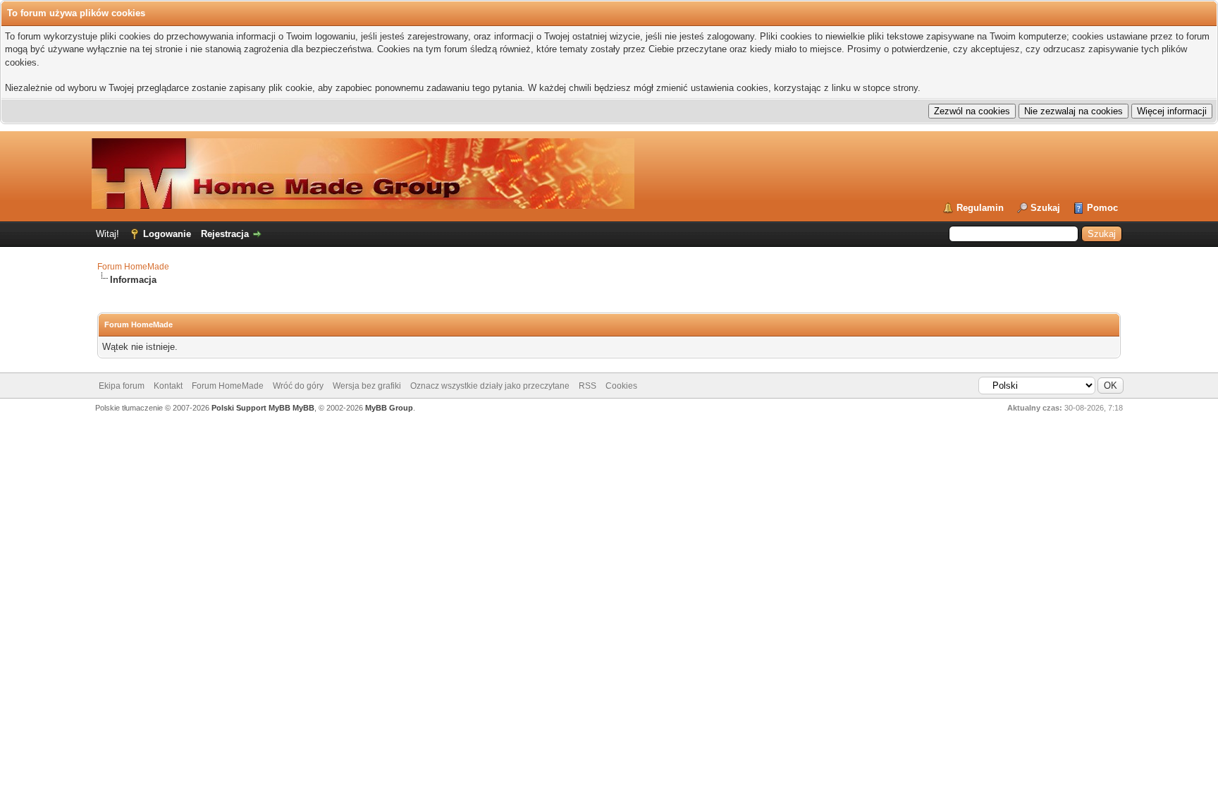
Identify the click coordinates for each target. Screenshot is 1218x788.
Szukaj (1045, 207)
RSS (587, 386)
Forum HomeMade (133, 267)
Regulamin (980, 207)
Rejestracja (225, 234)
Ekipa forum (121, 386)
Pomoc (1102, 207)
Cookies (621, 386)
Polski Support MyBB (250, 408)
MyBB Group (389, 408)
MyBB (303, 408)
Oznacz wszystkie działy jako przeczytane (490, 386)
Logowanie (167, 234)
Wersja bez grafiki (367, 386)
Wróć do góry (298, 386)
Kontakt (168, 386)
